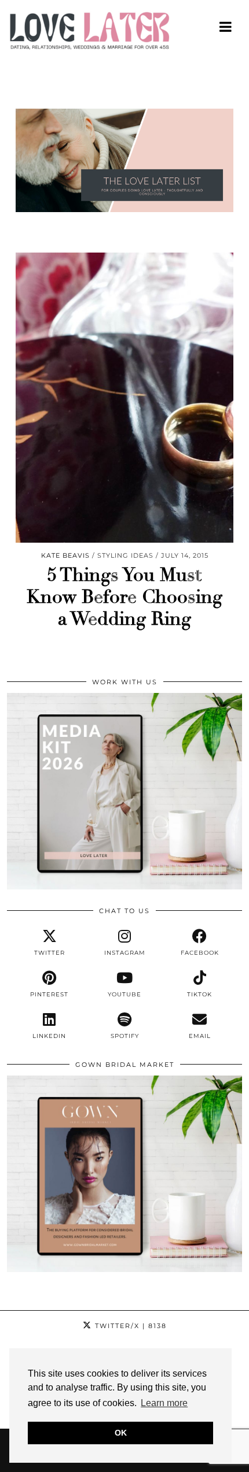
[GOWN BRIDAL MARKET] (124, 1269)
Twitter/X (129, 1326)
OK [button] (121, 1432)
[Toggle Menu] (226, 26)
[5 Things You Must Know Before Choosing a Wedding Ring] (124, 397)
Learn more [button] (164, 1403)
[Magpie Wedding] (124, 33)
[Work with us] (124, 886)
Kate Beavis (65, 555)
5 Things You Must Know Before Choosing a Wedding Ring (124, 597)
